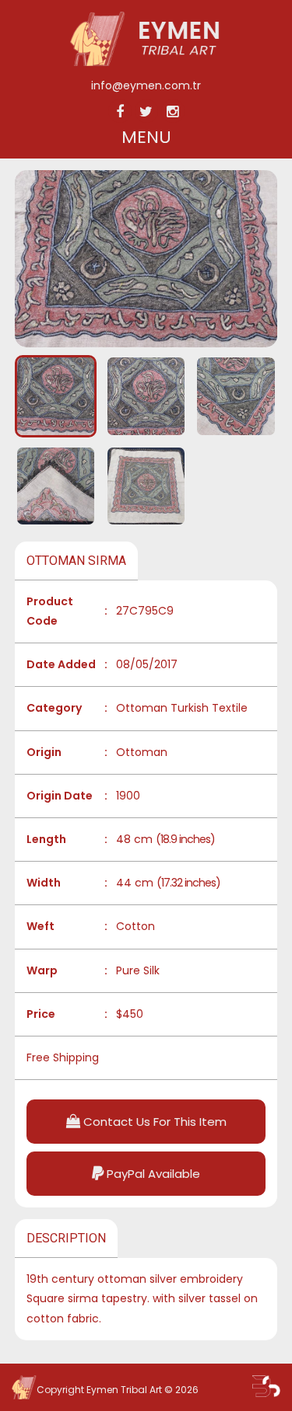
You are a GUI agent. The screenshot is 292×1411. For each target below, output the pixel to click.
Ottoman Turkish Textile (182, 708)
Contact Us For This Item (153, 1121)
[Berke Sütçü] (266, 1386)
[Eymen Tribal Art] (146, 62)
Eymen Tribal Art (124, 1389)
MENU (146, 137)
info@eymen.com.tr (146, 85)
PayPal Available (152, 1173)
